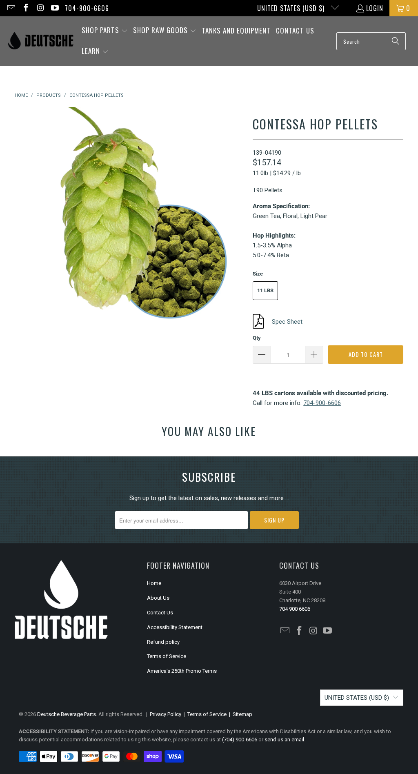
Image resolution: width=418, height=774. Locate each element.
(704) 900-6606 (239, 739)
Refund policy (163, 642)
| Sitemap (239, 714)
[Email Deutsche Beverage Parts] (10, 8)
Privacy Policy (165, 714)
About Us (158, 598)
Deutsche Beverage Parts (66, 714)
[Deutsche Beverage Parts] (40, 41)
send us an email (284, 739)
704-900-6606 (87, 8)
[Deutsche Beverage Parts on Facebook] (25, 8)
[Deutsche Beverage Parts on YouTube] (54, 8)
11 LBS (265, 290)
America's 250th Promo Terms (182, 671)
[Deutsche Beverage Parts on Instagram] (40, 8)
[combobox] (371, 41)
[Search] (395, 41)
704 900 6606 (294, 609)
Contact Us (160, 612)
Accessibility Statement (174, 627)
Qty (257, 338)
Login (374, 8)
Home (154, 583)
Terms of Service (166, 656)
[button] (105, 30)
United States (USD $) (292, 8)
